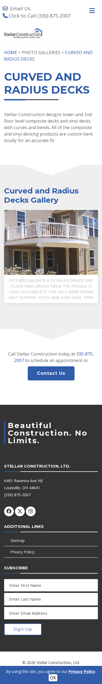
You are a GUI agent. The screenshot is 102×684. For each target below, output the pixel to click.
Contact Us (51, 373)
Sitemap (17, 540)
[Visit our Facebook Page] (9, 511)
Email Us (20, 8)
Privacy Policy (22, 551)
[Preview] (53, 244)
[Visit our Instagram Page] (31, 511)
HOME (10, 52)
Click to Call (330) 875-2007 (39, 15)
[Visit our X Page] (20, 511)
